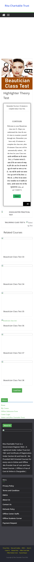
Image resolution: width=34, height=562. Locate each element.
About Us (6, 500)
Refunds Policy (9, 509)
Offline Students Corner (12, 518)
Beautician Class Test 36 (13, 325)
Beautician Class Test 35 (13, 311)
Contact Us (7, 504)
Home (3, 405)
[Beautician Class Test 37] (17, 335)
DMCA (5, 495)
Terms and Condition (11, 490)
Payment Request (10, 523)
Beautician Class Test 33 (13, 257)
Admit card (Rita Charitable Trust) (13, 417)
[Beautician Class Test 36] (9, 321)
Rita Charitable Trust (17, 5)
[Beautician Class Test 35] (17, 293)
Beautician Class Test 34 (13, 284)
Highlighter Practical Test (19, 213)
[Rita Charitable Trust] (4, 15)
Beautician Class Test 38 (13, 380)
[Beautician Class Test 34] (17, 266)
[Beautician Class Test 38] (17, 362)
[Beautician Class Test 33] (17, 239)
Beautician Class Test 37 (13, 353)
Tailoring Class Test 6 (15, 222)
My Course (5, 408)
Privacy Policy (8, 486)
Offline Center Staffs (11, 514)
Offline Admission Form (9, 411)
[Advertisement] (17, 41)
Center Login (5, 414)
